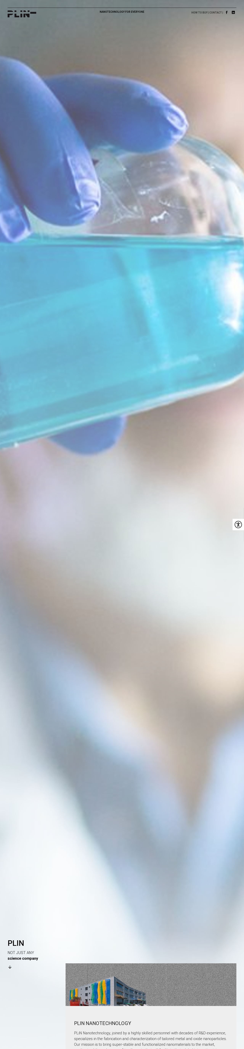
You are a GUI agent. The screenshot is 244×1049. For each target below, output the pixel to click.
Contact (215, 12)
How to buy (199, 12)
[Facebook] (227, 12)
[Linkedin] (233, 12)
